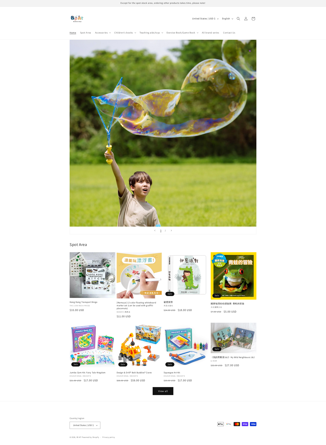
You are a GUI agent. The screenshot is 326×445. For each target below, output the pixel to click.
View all (163, 391)
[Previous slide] (155, 230)
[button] (102, 32)
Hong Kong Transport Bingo (83, 302)
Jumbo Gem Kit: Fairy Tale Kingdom (88, 372)
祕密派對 (168, 302)
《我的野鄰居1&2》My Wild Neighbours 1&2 (233, 357)
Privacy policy (108, 437)
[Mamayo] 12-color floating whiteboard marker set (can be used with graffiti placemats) (136, 305)
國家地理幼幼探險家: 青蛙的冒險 (227, 303)
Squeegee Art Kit (172, 372)
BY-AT (79, 437)
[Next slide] (171, 230)
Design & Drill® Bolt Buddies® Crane (134, 372)
